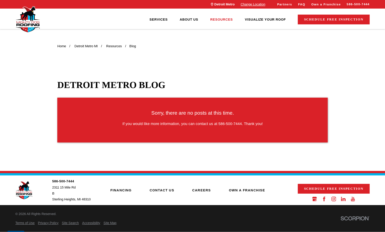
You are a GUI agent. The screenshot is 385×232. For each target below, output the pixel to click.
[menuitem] (158, 19)
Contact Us (162, 190)
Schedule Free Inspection (333, 19)
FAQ (301, 4)
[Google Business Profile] (314, 199)
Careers (201, 190)
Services (158, 19)
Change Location (253, 4)
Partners (284, 4)
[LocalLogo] (27, 19)
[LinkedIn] (343, 199)
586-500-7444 (358, 4)
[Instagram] (333, 199)
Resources (221, 19)
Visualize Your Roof (265, 19)
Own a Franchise (326, 4)
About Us (189, 19)
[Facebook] (324, 199)
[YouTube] (353, 199)
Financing (121, 190)
